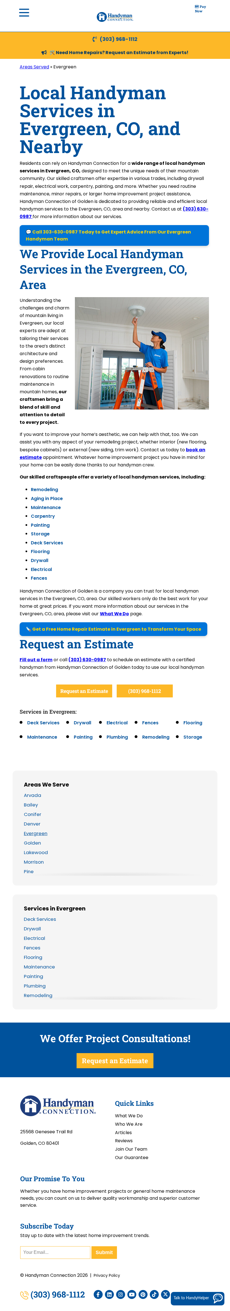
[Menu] (24, 12)
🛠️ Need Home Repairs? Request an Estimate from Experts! (118, 52)
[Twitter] (165, 1294)
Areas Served (34, 67)
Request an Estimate (84, 691)
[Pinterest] (143, 1294)
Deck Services (47, 543)
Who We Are (128, 1124)
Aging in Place (47, 498)
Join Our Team (131, 1149)
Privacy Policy (107, 1275)
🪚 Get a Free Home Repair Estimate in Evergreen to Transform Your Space (113, 629)
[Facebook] (98, 1294)
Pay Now (200, 8)
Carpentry (43, 516)
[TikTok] (154, 1294)
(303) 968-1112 (118, 39)
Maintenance (46, 507)
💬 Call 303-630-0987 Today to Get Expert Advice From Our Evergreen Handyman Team (108, 235)
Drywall (39, 560)
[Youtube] (131, 1294)
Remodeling (44, 489)
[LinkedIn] (109, 1294)
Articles (123, 1132)
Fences (39, 578)
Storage (40, 534)
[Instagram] (120, 1294)
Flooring (40, 551)
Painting (40, 525)
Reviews (124, 1140)
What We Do (114, 614)
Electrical (41, 569)
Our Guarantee (131, 1157)
